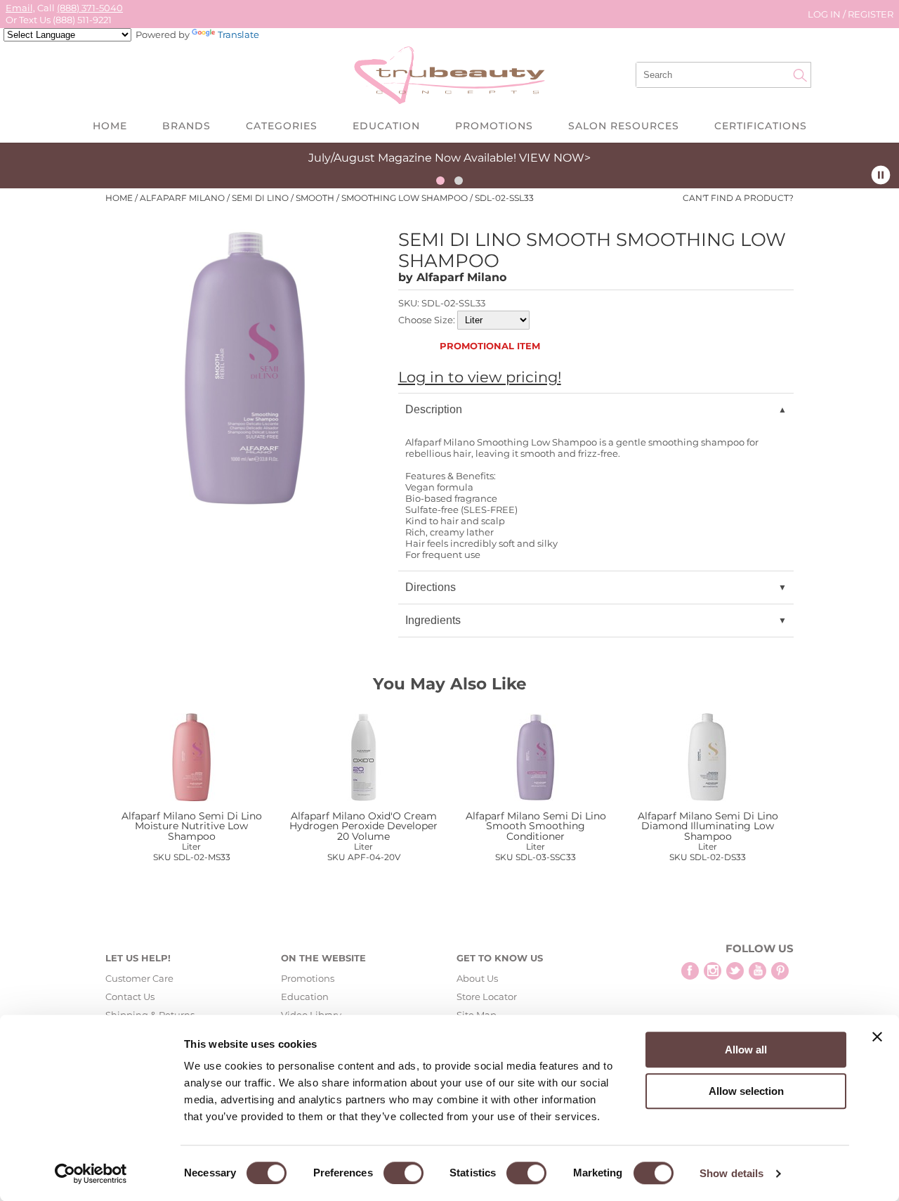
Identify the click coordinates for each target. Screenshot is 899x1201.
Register (870, 14)
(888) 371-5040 (90, 7)
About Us (477, 978)
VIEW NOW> (555, 157)
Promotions (494, 125)
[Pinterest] (780, 971)
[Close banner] (877, 1036)
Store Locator (487, 996)
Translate (238, 34)
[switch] (403, 1173)
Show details (731, 1173)
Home (110, 125)
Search (800, 75)
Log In (825, 14)
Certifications (760, 125)
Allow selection (746, 1091)
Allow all (746, 1050)
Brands (186, 125)
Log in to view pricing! (479, 377)
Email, (20, 7)
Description (433, 409)
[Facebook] (690, 971)
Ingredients (433, 620)
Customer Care (139, 978)
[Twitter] (735, 971)
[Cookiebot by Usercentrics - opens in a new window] (90, 1173)
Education (386, 125)
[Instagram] (712, 971)
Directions (430, 587)
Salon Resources (623, 125)
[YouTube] (757, 971)
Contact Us (130, 996)
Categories (281, 125)
